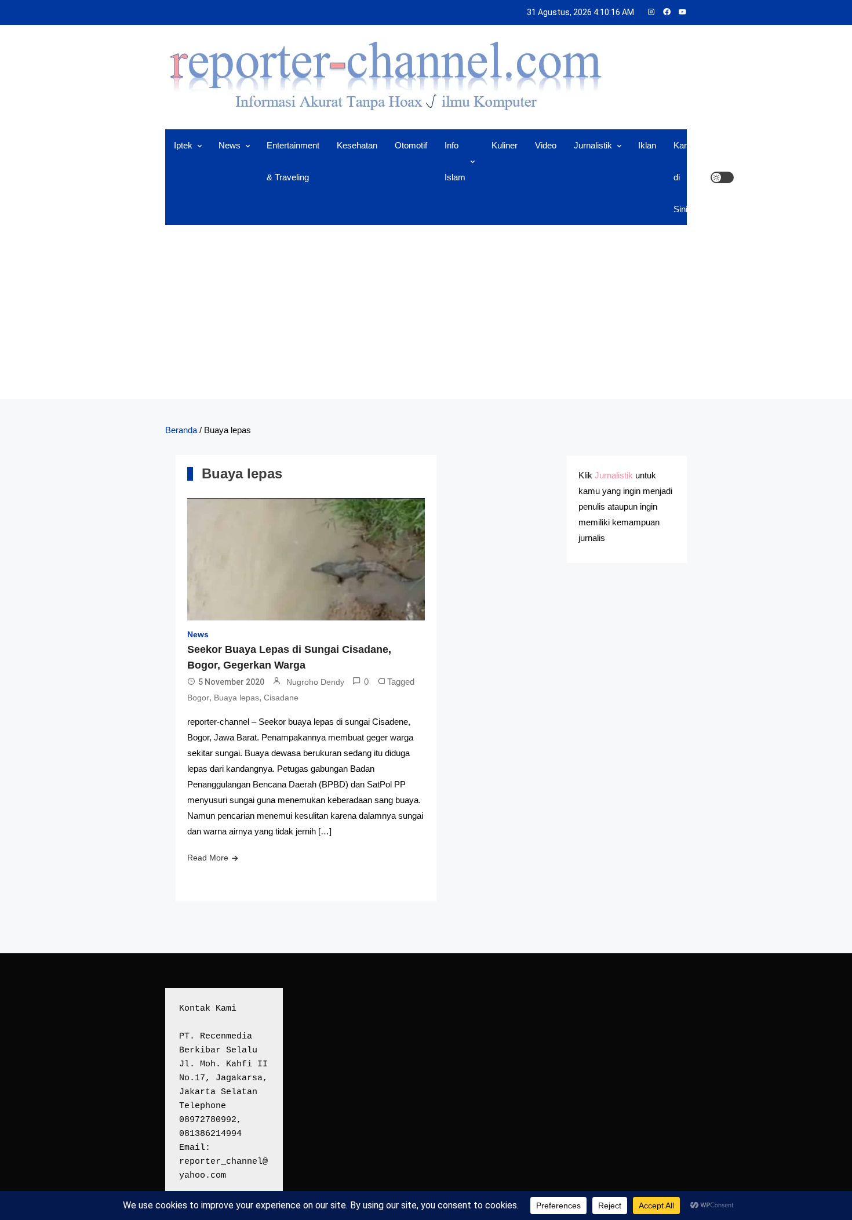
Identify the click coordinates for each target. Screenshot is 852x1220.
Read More (207, 857)
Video (545, 145)
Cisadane (281, 697)
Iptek (183, 145)
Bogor (198, 697)
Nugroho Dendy (315, 682)
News (230, 145)
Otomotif (411, 145)
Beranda (181, 430)
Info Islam (455, 161)
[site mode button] (722, 177)
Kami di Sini (683, 177)
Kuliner (504, 145)
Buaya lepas (236, 697)
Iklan (647, 145)
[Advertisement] (426, 312)
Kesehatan (357, 145)
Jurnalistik (593, 145)
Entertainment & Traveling (293, 161)
